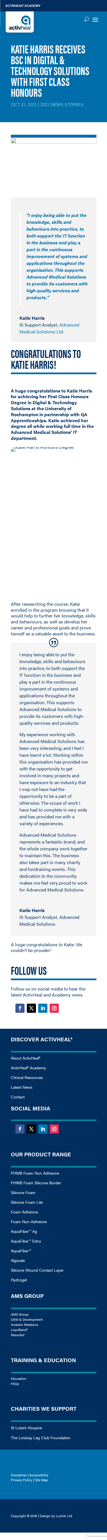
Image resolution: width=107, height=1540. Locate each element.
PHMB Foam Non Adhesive (35, 1173)
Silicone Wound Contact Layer (37, 1270)
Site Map (41, 1479)
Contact (18, 1097)
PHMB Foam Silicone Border (36, 1183)
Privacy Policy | (23, 1479)
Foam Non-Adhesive (29, 1221)
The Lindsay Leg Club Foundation (40, 1437)
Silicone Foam (23, 1192)
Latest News (22, 1087)
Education (18, 1378)
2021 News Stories (61, 104)
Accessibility (39, 1474)
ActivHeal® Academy (28, 1068)
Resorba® (18, 1334)
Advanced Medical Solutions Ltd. (49, 328)
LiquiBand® (19, 1329)
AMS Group (20, 1314)
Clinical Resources (27, 1077)
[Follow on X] (31, 1008)
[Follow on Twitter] (31, 1129)
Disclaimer (19, 1474)
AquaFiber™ (21, 1251)
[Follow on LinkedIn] (42, 1008)
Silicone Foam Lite (27, 1202)
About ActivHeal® (25, 1058)
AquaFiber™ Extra (26, 1241)
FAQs (15, 1383)
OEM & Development (27, 1319)
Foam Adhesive (24, 1212)
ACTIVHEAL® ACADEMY (23, 5)
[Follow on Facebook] (20, 1008)
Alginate (18, 1260)
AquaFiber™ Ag (24, 1231)
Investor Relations (24, 1324)
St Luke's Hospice (26, 1427)
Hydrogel (19, 1280)
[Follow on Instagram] (54, 1008)
